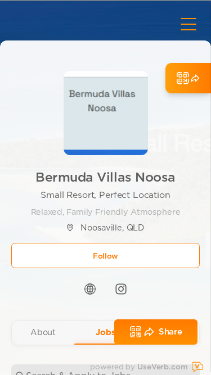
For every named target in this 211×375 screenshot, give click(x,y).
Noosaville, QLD (112, 227)
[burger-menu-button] (188, 24)
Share (170, 332)
